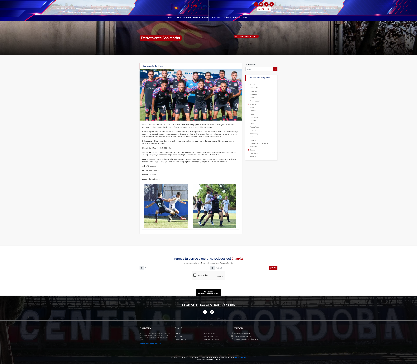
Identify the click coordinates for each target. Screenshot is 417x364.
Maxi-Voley (254, 117)
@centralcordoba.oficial (209, 294)
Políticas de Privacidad (153, 344)
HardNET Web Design (240, 357)
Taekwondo (254, 147)
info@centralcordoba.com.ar (243, 336)
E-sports (253, 130)
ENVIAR (273, 268)
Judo (251, 137)
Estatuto (177, 333)
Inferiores (253, 94)
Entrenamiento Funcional (259, 143)
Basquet (253, 140)
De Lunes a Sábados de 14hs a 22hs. (246, 339)
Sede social (179, 336)
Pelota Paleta (255, 127)
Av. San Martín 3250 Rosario (243, 333)
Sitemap (142, 344)
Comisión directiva (210, 333)
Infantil (252, 98)
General (253, 156)
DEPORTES (215, 18)
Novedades (254, 153)
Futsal (252, 107)
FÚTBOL (205, 18)
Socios (252, 150)
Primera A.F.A (255, 88)
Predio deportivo (180, 339)
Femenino (253, 91)
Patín (252, 124)
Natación (253, 120)
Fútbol (252, 85)
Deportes (253, 104)
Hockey (252, 114)
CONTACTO (246, 18)
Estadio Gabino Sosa (211, 336)
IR (275, 69)
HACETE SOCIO (263, 9)
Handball (253, 111)
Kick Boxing (254, 134)
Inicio (236, 36)
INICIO (169, 18)
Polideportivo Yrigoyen (211, 339)
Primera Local (255, 101)
